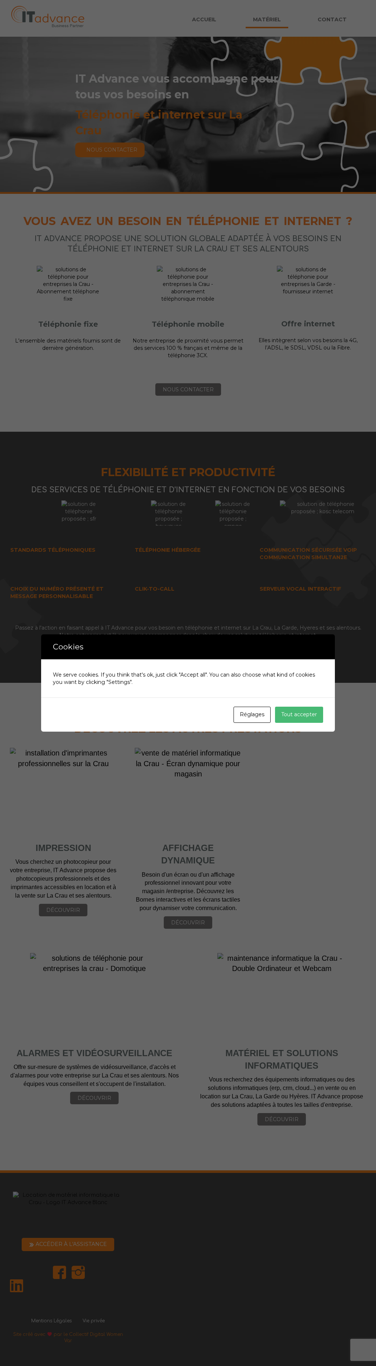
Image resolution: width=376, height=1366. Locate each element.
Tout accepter (299, 714)
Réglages (252, 714)
